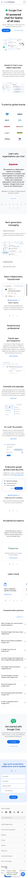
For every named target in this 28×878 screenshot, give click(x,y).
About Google (13, 868)
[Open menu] (2, 2)
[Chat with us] (23, 874)
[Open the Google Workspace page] (9, 2)
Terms (7, 868)
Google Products (22, 868)
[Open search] (24, 2)
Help (2, 870)
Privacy (3, 868)
